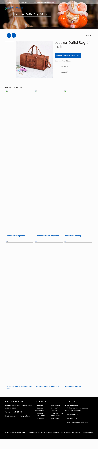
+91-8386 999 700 (24, 2)
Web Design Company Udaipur (47, 432)
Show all (88, 35)
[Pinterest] (93, 2)
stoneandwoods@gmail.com (44, 2)
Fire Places (41, 416)
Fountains (40, 418)
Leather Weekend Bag (73, 236)
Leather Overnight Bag (73, 386)
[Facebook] (88, 2)
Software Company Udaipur (83, 432)
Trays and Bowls (57, 413)
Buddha (40, 413)
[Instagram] (96, 2)
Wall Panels (55, 418)
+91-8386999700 (73, 415)
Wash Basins (55, 416)
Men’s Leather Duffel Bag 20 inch (47, 236)
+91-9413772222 (72, 419)
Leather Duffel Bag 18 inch (16, 236)
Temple (54, 411)
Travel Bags (66, 61)
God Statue (55, 405)
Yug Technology (65, 432)
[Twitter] (91, 2)
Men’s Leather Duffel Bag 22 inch (47, 386)
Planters (40, 405)
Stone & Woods (15, 432)
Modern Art (55, 408)
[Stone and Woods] (14, 8)
